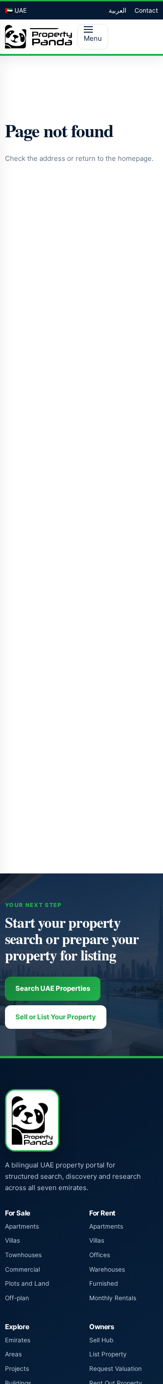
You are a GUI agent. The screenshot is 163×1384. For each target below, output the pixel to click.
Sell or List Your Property (55, 1017)
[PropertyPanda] (38, 37)
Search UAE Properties (52, 988)
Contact (146, 10)
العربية (117, 10)
